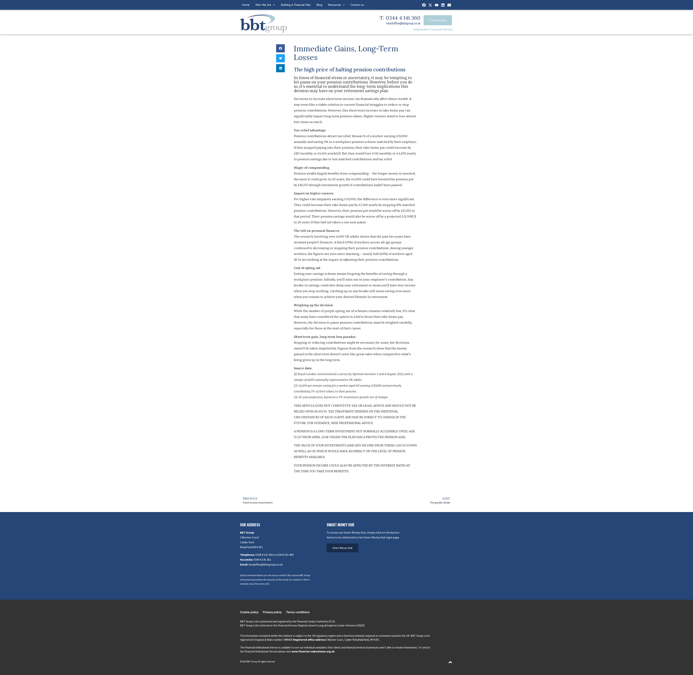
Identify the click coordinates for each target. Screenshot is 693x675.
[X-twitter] (430, 5)
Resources (334, 5)
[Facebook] (424, 5)
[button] (280, 48)
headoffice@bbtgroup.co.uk (403, 23)
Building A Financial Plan (296, 5)
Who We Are (263, 5)
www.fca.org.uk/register (323, 625)
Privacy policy (272, 612)
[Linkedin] (443, 5)
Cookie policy (249, 612)
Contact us (357, 5)
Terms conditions (298, 612)
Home (246, 5)
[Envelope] (449, 5)
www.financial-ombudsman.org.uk (312, 651)
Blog (319, 5)
